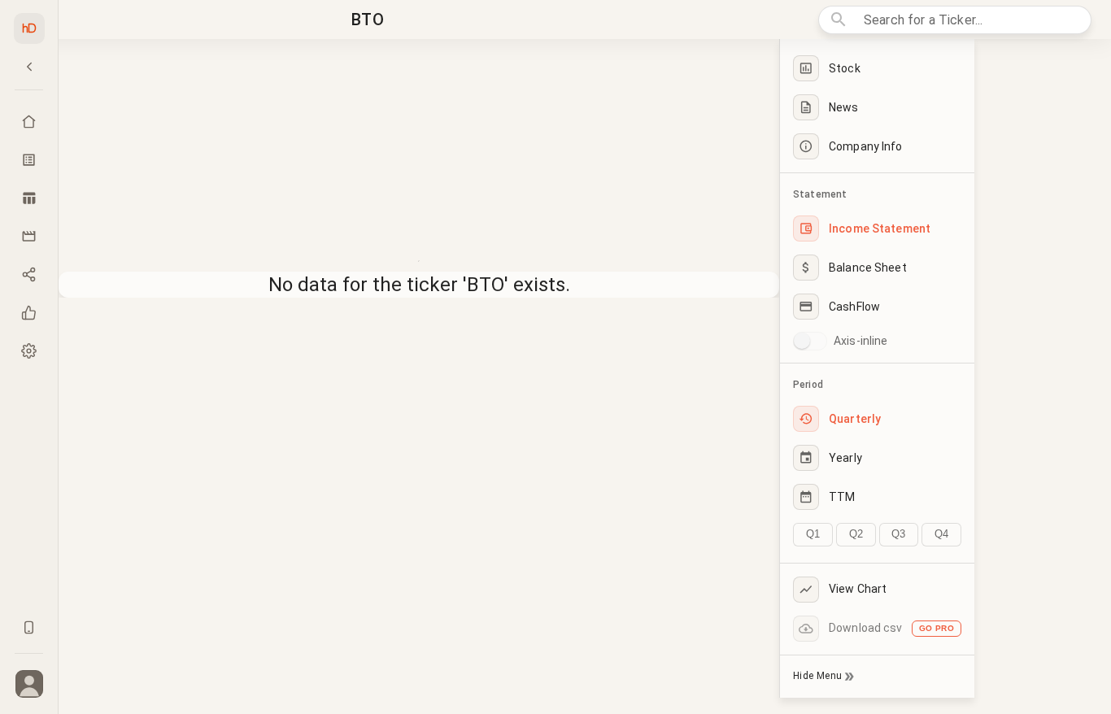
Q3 (898, 534)
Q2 (856, 534)
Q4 (941, 534)
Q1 (813, 534)
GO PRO (936, 628)
